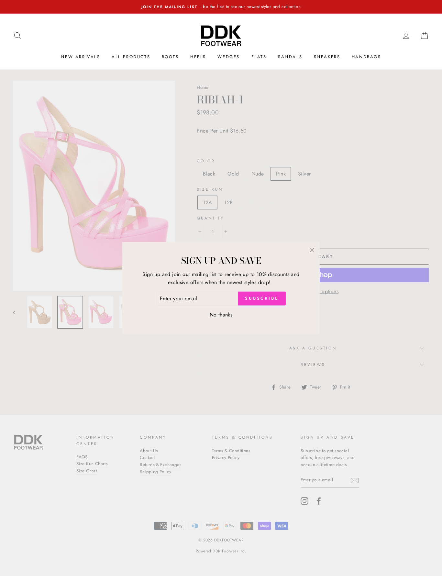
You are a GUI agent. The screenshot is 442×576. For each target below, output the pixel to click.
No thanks (221, 314)
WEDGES (228, 57)
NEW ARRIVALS (80, 57)
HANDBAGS (366, 57)
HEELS (198, 57)
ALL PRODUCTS (131, 57)
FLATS (259, 57)
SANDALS (290, 57)
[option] (221, 6)
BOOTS (170, 57)
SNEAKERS (327, 57)
